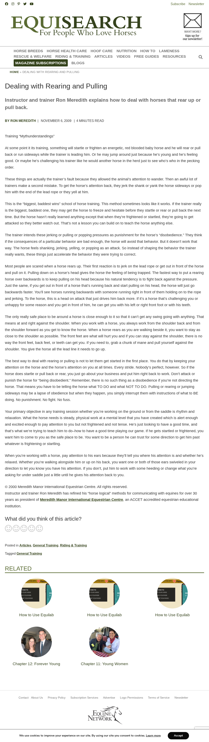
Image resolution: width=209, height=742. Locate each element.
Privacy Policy (57, 697)
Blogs (77, 63)
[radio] (8, 528)
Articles (103, 56)
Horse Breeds (28, 51)
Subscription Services (84, 697)
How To (147, 51)
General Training (45, 545)
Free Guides (146, 56)
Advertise (109, 697)
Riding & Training (73, 56)
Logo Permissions (131, 697)
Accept (178, 736)
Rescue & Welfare (33, 56)
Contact (24, 697)
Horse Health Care (67, 51)
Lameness (169, 51)
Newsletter (196, 4)
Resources (174, 56)
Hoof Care (102, 51)
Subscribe (178, 4)
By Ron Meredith (20, 121)
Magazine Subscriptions (40, 63)
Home (14, 72)
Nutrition (127, 51)
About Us (37, 697)
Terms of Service (159, 697)
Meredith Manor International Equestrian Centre (81, 500)
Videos (123, 56)
